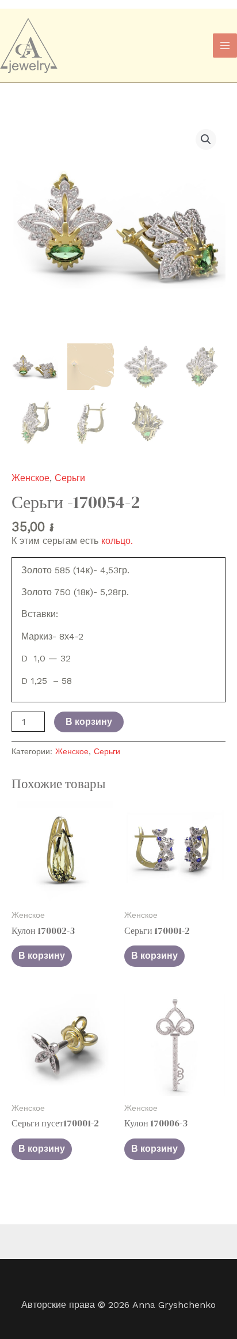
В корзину (89, 722)
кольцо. (117, 540)
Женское (30, 477)
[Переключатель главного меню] (225, 45)
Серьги (70, 477)
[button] (206, 139)
